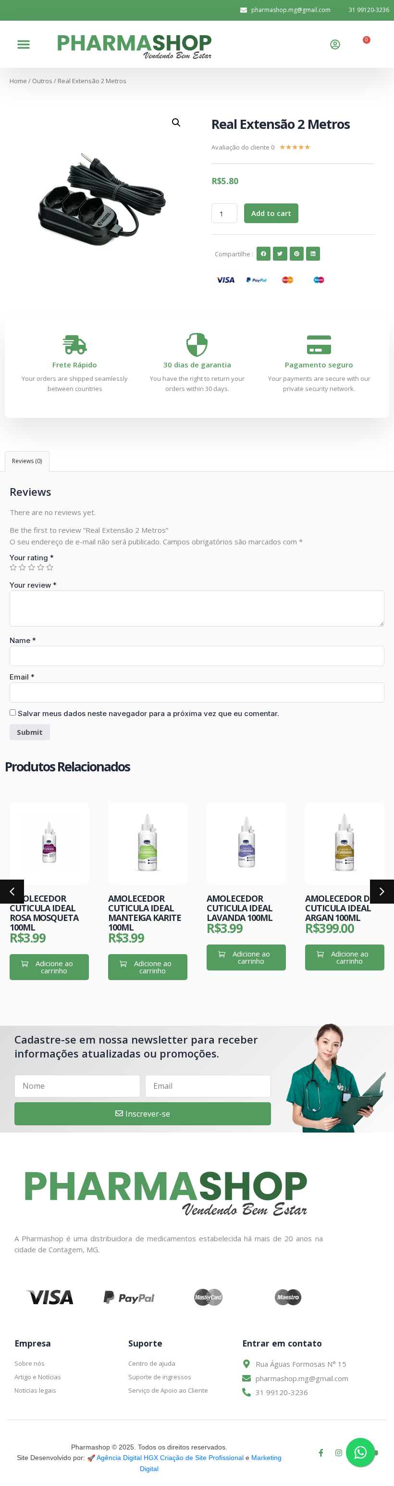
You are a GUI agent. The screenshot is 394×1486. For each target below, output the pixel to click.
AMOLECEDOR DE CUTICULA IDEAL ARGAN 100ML (241, 908)
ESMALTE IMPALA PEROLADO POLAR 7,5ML (341, 908)
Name (23, 640)
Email (22, 676)
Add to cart (271, 213)
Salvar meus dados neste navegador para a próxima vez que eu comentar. (148, 713)
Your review (33, 585)
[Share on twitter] (280, 254)
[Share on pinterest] (297, 254)
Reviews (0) (27, 461)
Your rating (32, 557)
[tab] (27, 461)
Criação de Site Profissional (202, 1457)
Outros (42, 80)
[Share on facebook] (264, 254)
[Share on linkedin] (313, 254)
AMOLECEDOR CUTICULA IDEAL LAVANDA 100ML (141, 908)
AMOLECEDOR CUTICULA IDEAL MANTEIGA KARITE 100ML (46, 912)
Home (18, 80)
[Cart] (363, 44)
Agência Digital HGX (127, 1457)
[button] (23, 44)
